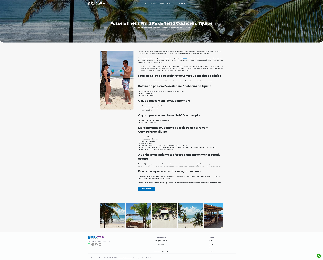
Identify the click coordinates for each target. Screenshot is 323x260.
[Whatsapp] (89, 244)
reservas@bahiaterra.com (125, 258)
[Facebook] (96, 244)
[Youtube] (100, 244)
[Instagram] (92, 244)
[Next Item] (220, 215)
